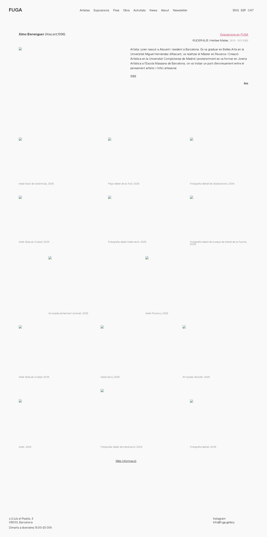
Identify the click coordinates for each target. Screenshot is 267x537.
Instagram (219, 518)
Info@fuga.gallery (224, 522)
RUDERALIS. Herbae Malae (210, 40)
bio (246, 83)
